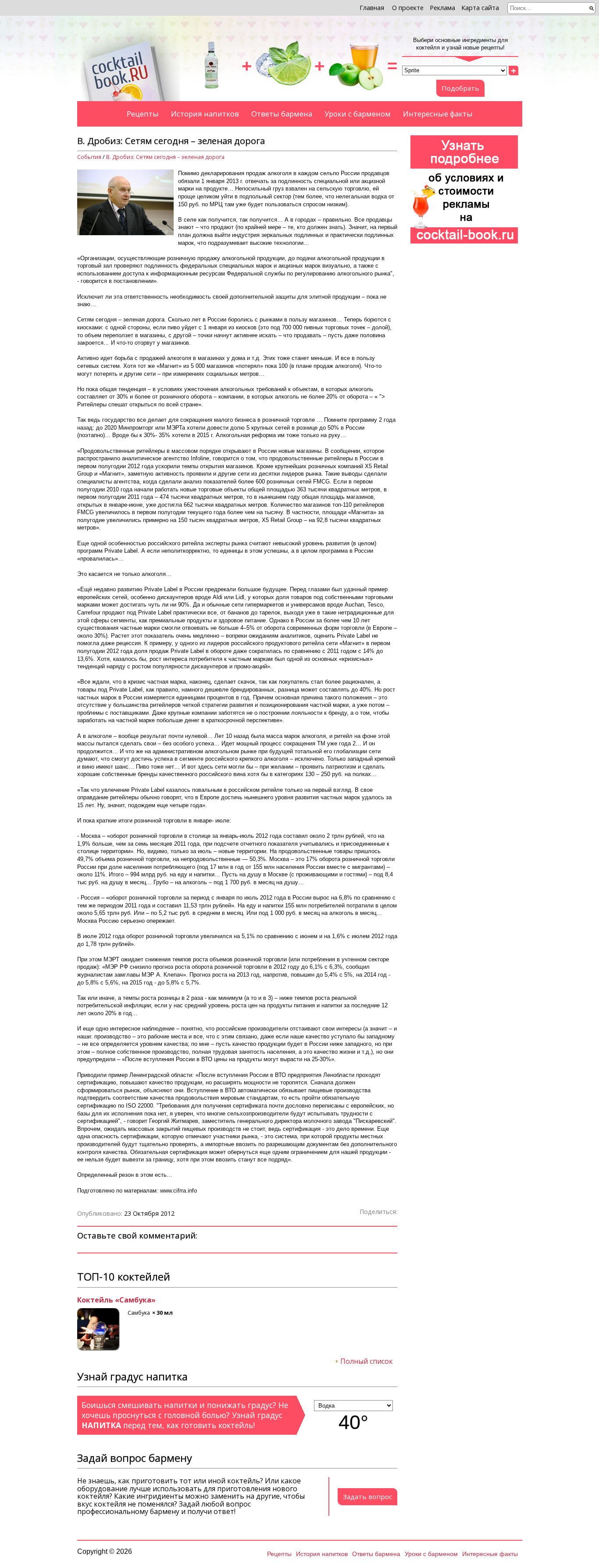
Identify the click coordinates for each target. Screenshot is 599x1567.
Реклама (442, 8)
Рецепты (143, 114)
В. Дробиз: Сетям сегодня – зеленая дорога (165, 157)
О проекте (408, 8)
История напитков (205, 114)
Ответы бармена (281, 114)
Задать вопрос (367, 1496)
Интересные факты (438, 114)
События (89, 157)
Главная (372, 8)
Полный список (366, 1362)
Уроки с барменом (357, 114)
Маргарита (97, 1300)
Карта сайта (480, 8)
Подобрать (460, 88)
